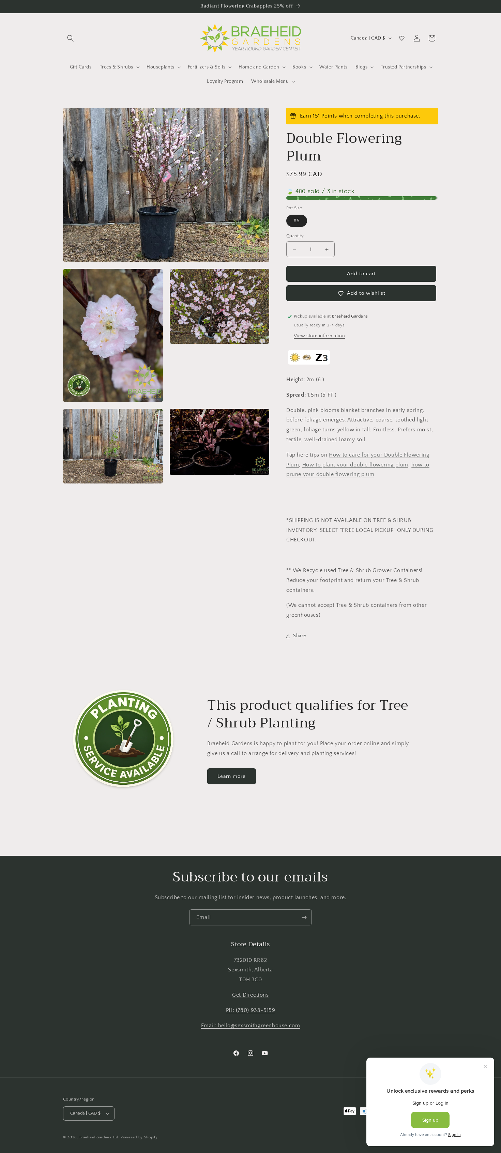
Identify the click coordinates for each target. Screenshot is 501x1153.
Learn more (231, 776)
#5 (296, 221)
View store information (319, 336)
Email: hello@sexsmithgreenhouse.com (250, 1026)
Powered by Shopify (139, 1137)
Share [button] (299, 636)
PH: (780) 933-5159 (250, 1010)
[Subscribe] (304, 917)
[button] (70, 38)
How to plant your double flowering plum (355, 465)
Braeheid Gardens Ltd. (99, 1137)
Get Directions (250, 995)
